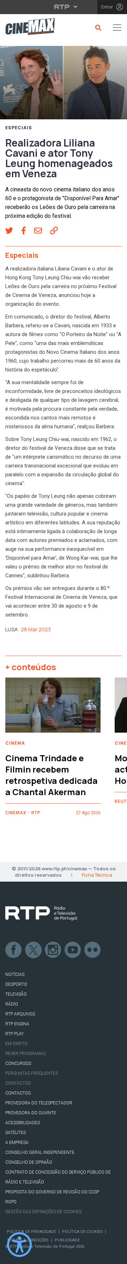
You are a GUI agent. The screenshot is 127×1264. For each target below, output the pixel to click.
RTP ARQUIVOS (20, 1014)
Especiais (18, 128)
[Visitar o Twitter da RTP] (33, 950)
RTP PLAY (14, 1033)
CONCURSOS (18, 1063)
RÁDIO (11, 1004)
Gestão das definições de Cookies (43, 1211)
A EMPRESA (17, 1142)
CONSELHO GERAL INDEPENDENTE (39, 1152)
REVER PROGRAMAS (25, 1053)
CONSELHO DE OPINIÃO (28, 1162)
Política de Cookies (82, 1231)
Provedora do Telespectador (38, 1103)
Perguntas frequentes (31, 1073)
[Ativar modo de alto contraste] (19, 1244)
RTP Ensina (17, 1023)
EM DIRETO (16, 1043)
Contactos (18, 1083)
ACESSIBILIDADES (22, 1122)
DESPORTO (16, 984)
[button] (13, 231)
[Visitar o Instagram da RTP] (53, 950)
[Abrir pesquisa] (97, 27)
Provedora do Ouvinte (30, 1112)
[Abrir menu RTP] (63, 6)
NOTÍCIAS (14, 974)
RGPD (11, 1201)
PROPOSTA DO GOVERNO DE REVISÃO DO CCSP (52, 1192)
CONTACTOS (18, 1093)
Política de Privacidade (31, 1231)
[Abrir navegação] (117, 27)
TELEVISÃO (16, 994)
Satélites (15, 1132)
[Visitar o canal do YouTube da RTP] (73, 950)
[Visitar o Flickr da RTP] (92, 950)
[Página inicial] (27, 28)
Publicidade (67, 1240)
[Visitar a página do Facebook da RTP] (13, 950)
